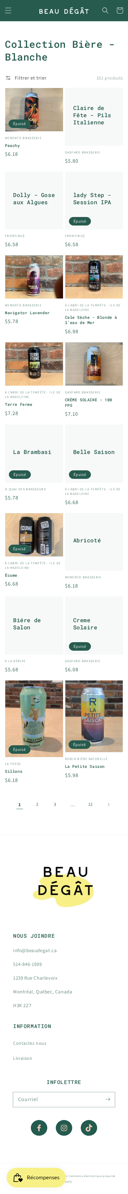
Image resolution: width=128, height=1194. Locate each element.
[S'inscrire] (107, 1099)
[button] (8, 10)
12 (90, 804)
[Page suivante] (108, 804)
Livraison (22, 1058)
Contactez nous (29, 1043)
